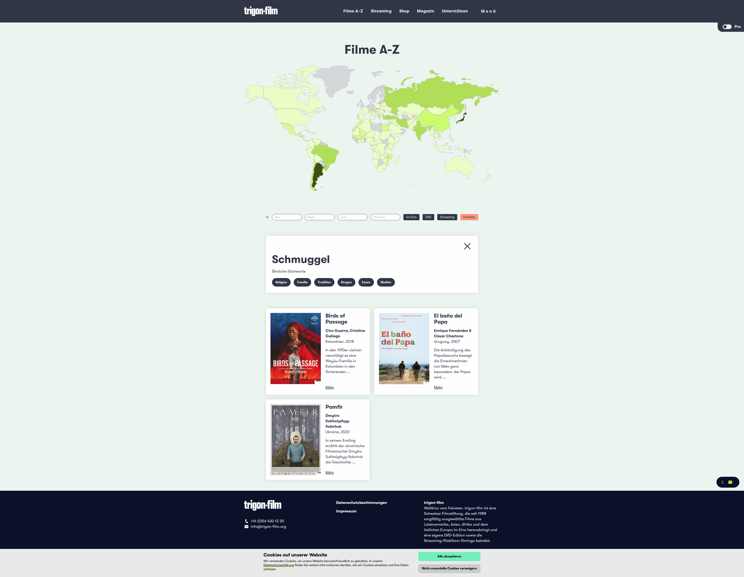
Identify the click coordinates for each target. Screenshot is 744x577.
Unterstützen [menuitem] (455, 11)
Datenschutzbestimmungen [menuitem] (361, 502)
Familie (302, 282)
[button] (428, 129)
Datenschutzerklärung (279, 565)
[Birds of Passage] (295, 351)
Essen (366, 282)
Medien (386, 282)
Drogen (346, 282)
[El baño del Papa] (404, 351)
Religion (281, 282)
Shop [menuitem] (404, 11)
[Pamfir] (295, 439)
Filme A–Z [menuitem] (353, 11)
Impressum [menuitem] (346, 511)
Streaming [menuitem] (381, 11)
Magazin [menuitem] (425, 11)
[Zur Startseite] (275, 11)
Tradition (324, 282)
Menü (489, 12)
